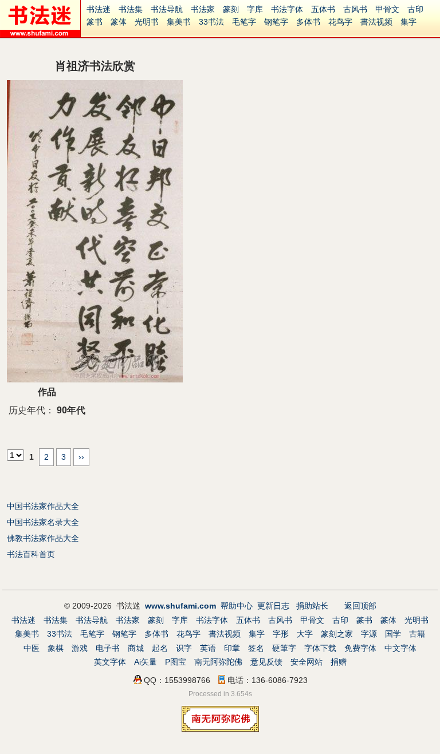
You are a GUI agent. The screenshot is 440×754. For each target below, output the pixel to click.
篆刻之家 (337, 633)
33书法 (211, 21)
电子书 (108, 648)
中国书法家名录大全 (43, 522)
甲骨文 (387, 9)
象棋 (56, 648)
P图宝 (175, 661)
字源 (369, 633)
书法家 (203, 9)
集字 (408, 21)
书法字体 (287, 9)
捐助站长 (312, 605)
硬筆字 (284, 648)
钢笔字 (276, 21)
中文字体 (400, 648)
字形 (281, 633)
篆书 (95, 21)
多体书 (308, 21)
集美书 (179, 21)
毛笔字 (244, 21)
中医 (31, 648)
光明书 (147, 21)
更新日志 (273, 605)
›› (81, 456)
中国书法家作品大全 (43, 506)
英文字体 (110, 661)
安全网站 (306, 661)
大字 (305, 633)
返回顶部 (360, 605)
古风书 (355, 9)
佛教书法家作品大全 (43, 538)
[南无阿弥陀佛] (220, 728)
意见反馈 (266, 661)
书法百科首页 (31, 554)
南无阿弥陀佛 (218, 661)
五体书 (323, 9)
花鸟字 (340, 21)
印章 (232, 648)
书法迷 (99, 9)
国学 (393, 633)
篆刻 (231, 9)
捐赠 (339, 661)
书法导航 (167, 9)
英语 (208, 648)
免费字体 (360, 648)
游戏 (80, 648)
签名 (256, 648)
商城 (136, 648)
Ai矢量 (145, 661)
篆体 (119, 21)
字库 (255, 9)
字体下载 (320, 648)
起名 (160, 648)
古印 (415, 9)
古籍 (417, 633)
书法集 (131, 9)
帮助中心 (237, 605)
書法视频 (376, 21)
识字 (184, 648)
